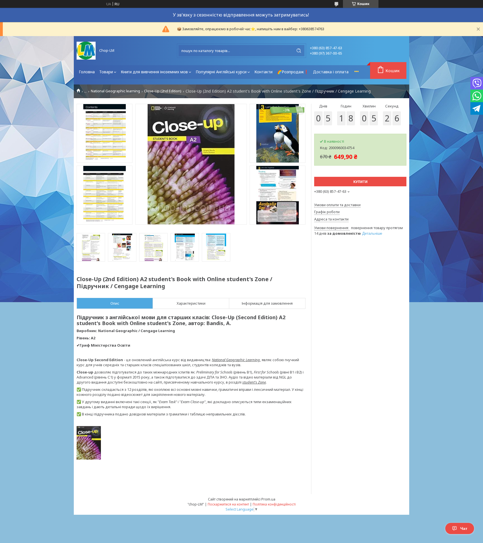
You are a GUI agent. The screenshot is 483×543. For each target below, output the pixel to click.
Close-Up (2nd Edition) (162, 91)
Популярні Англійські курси (221, 71)
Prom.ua (268, 499)
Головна (87, 71)
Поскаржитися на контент (228, 504)
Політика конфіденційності (274, 504)
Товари (106, 71)
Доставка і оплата (331, 71)
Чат (463, 528)
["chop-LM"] (86, 51)
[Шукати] (298, 50)
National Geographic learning (115, 91)
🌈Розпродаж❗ (293, 71)
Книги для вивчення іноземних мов (154, 71)
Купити (360, 181)
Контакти (263, 71)
